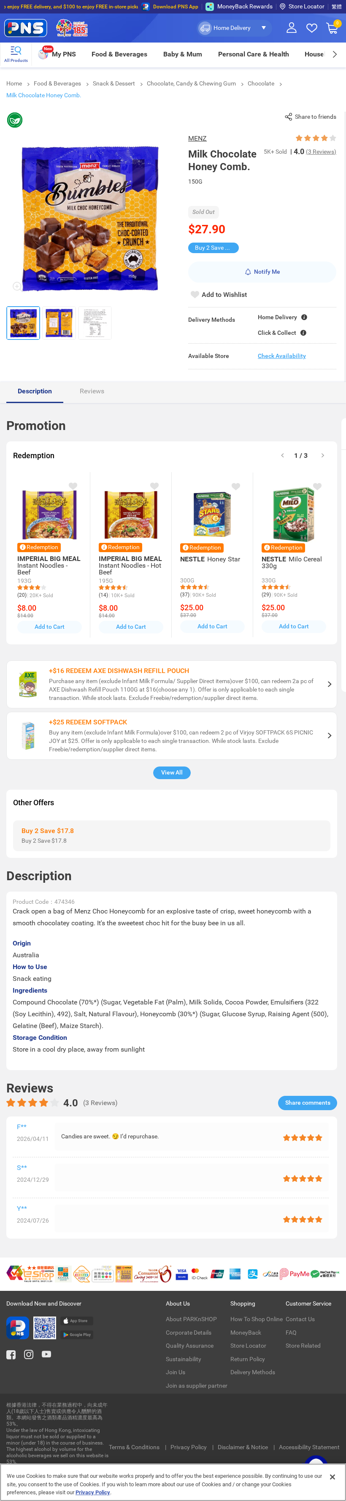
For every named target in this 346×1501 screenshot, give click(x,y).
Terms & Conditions (135, 1447)
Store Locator (306, 6)
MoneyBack (245, 1332)
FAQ (291, 1332)
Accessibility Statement (309, 1447)
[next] (334, 54)
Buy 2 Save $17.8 (217, 247)
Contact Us (300, 1319)
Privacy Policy (189, 1447)
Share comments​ (307, 1102)
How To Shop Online (256, 1319)
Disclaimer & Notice (243, 1447)
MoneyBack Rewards (245, 6)
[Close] (332, 1477)
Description (35, 391)
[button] (234, 28)
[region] (173, 1482)
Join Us (175, 1372)
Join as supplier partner (196, 1385)
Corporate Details (188, 1332)
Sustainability (183, 1359)
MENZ (197, 138)
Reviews (92, 391)
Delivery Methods (252, 1372)
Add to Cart (50, 626)
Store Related (303, 1345)
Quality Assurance (190, 1345)
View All (172, 772)
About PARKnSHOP (191, 1319)
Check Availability (282, 356)
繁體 (337, 7)
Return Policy (247, 1359)
